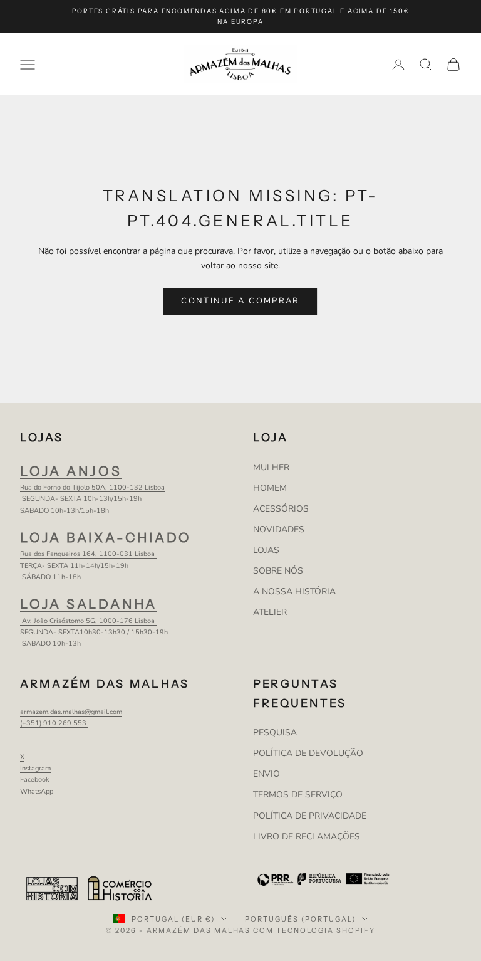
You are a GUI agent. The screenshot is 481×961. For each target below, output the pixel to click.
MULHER (271, 467)
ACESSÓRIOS (281, 509)
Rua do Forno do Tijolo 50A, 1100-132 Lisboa (92, 487)
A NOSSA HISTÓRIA (294, 591)
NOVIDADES (278, 529)
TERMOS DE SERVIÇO (298, 795)
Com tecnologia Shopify (314, 930)
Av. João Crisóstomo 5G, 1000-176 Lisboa (88, 621)
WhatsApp (36, 791)
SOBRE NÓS (278, 571)
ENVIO (266, 774)
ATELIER (270, 612)
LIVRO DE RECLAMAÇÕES (306, 837)
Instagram (35, 768)
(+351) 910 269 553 (54, 723)
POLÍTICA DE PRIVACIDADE (309, 816)
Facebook (34, 779)
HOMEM (270, 488)
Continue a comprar (240, 301)
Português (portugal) (300, 919)
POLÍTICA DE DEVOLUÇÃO (308, 753)
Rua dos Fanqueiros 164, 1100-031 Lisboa (88, 554)
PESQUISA (275, 732)
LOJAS (266, 550)
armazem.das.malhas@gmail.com (71, 712)
